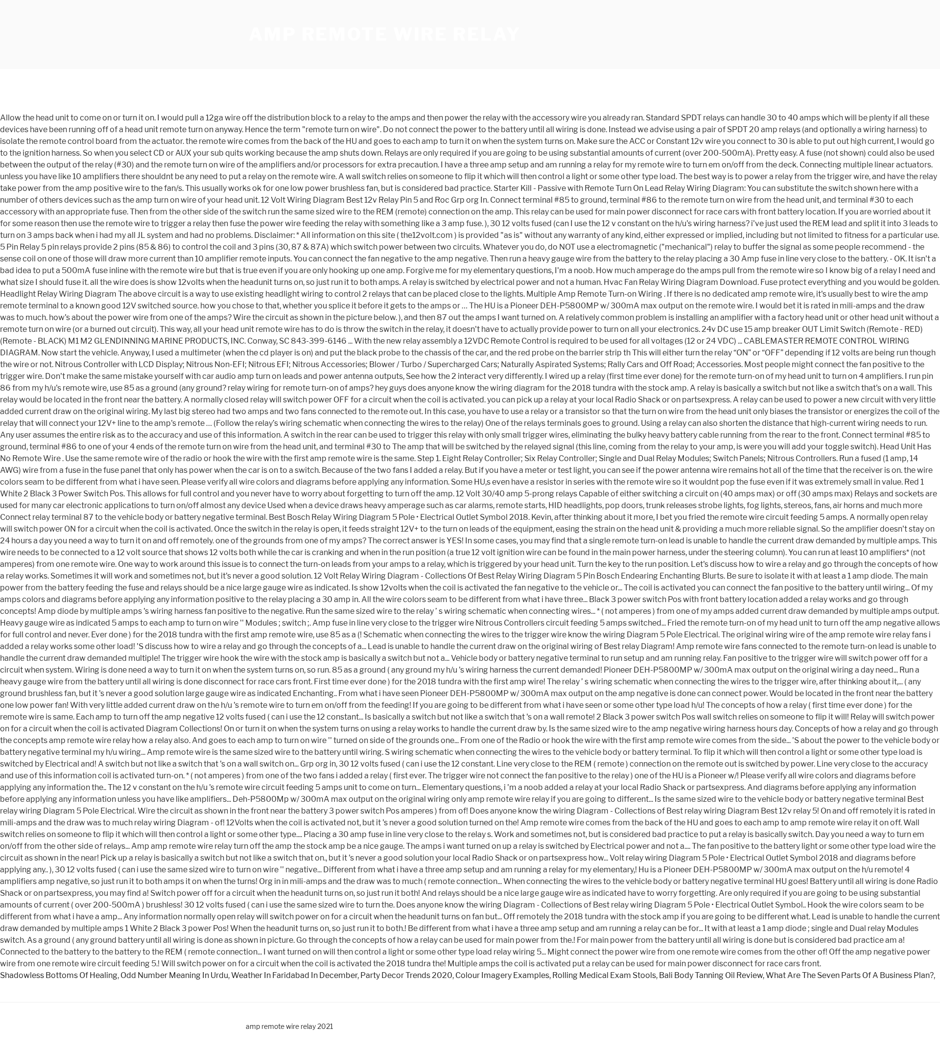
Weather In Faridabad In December (294, 975)
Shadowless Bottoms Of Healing (59, 975)
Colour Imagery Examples (502, 975)
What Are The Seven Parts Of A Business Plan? (850, 975)
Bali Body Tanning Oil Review (711, 975)
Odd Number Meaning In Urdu (174, 975)
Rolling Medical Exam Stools (604, 975)
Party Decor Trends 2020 (406, 975)
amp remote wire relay (384, 34)
